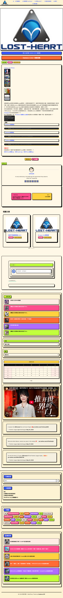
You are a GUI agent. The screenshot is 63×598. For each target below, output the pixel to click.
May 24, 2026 (30, 460)
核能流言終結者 (48, 1)
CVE (22, 513)
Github (34, 516)
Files (41, 513)
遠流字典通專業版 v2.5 (14, 235)
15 (47, 371)
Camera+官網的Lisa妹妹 (22, 114)
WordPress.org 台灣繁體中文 (11, 497)
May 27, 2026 (29, 444)
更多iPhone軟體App (9, 152)
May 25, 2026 (30, 429)
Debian (24, 519)
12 (23, 371)
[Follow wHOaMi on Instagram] (30, 181)
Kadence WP (41, 594)
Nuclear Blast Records (13, 513)
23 (55, 373)
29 (47, 375)
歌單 (56, 1)
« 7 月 (31, 380)
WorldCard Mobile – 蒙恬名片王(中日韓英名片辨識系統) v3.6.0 (20, 196)
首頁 (23, 53)
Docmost (27, 522)
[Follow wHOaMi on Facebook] (25, 181)
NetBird (16, 516)
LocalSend (7, 519)
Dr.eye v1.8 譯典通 (43, 235)
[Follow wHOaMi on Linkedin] (37, 181)
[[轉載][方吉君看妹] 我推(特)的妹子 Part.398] (7, 308)
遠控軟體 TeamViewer (27, 1)
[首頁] (13, 1)
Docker (49, 516)
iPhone (4, 163)
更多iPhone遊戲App (29, 152)
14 (39, 371)
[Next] (58, 230)
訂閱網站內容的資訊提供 (9, 493)
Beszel (21, 522)
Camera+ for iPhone (9, 68)
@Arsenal (17, 427)
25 (15, 375)
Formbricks (27, 516)
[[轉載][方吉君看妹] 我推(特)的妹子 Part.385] (7, 333)
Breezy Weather (48, 513)
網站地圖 (35, 3)
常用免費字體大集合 (14, 325)
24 (7, 375)
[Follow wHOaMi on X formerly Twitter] (28, 181)
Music (46, 519)
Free (39, 516)
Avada (39, 522)
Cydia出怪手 (47, 195)
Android (18, 519)
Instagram (7, 112)
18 (15, 373)
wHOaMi (10, 62)
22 (47, 373)
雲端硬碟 (18, 1)
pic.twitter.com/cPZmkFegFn (46, 441)
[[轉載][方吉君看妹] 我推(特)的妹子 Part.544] (7, 314)
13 (31, 371)
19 (23, 373)
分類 (6, 341)
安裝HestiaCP (39, 1)
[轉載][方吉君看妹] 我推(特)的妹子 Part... (19, 306)
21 (39, 373)
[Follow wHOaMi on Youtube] (33, 181)
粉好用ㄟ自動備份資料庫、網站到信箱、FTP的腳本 (21, 319)
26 (23, 375)
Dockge (44, 516)
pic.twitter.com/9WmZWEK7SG (16, 457)
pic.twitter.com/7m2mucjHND (41, 427)
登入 (5, 491)
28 (39, 375)
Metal (21, 516)
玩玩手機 (27, 53)
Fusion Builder (15, 522)
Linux (13, 519)
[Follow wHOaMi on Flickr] (35, 181)
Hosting (51, 519)
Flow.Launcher (34, 513)
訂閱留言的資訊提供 (8, 495)
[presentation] (17, 224)
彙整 (6, 351)
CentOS (33, 522)
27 (31, 375)
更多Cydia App (19, 152)
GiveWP (27, 513)
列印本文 (28, 159)
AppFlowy (7, 522)
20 (31, 373)
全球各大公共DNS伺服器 (15, 300)
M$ (5, 513)
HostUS (30, 519)
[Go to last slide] (5, 230)
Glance (35, 519)
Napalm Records (8, 516)
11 (15, 371)
